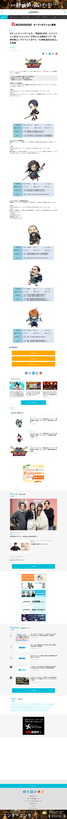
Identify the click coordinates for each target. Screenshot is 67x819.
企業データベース (14, 17)
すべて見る (33, 402)
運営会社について (33, 796)
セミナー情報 (35, 17)
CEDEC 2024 (51, 704)
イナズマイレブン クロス (16, 704)
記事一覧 (3, 17)
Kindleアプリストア (33, 364)
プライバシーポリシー (33, 808)
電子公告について (33, 803)
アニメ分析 (63, 17)
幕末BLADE (12, 47)
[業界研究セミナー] (33, 473)
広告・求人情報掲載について (33, 798)
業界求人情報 (25, 17)
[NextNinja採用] (33, 726)
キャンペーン (13, 30)
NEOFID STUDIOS (43, 710)
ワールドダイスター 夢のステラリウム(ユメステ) (28, 710)
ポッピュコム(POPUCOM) (16, 707)
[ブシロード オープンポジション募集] (33, 24)
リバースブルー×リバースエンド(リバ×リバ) (41, 707)
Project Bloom (14, 710)
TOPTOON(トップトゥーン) (41, 704)
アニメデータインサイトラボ (28, 704)
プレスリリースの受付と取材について (33, 801)
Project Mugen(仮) (27, 707)
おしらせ (33, 806)
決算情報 (45, 17)
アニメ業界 (53, 17)
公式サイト (33, 353)
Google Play (33, 358)
